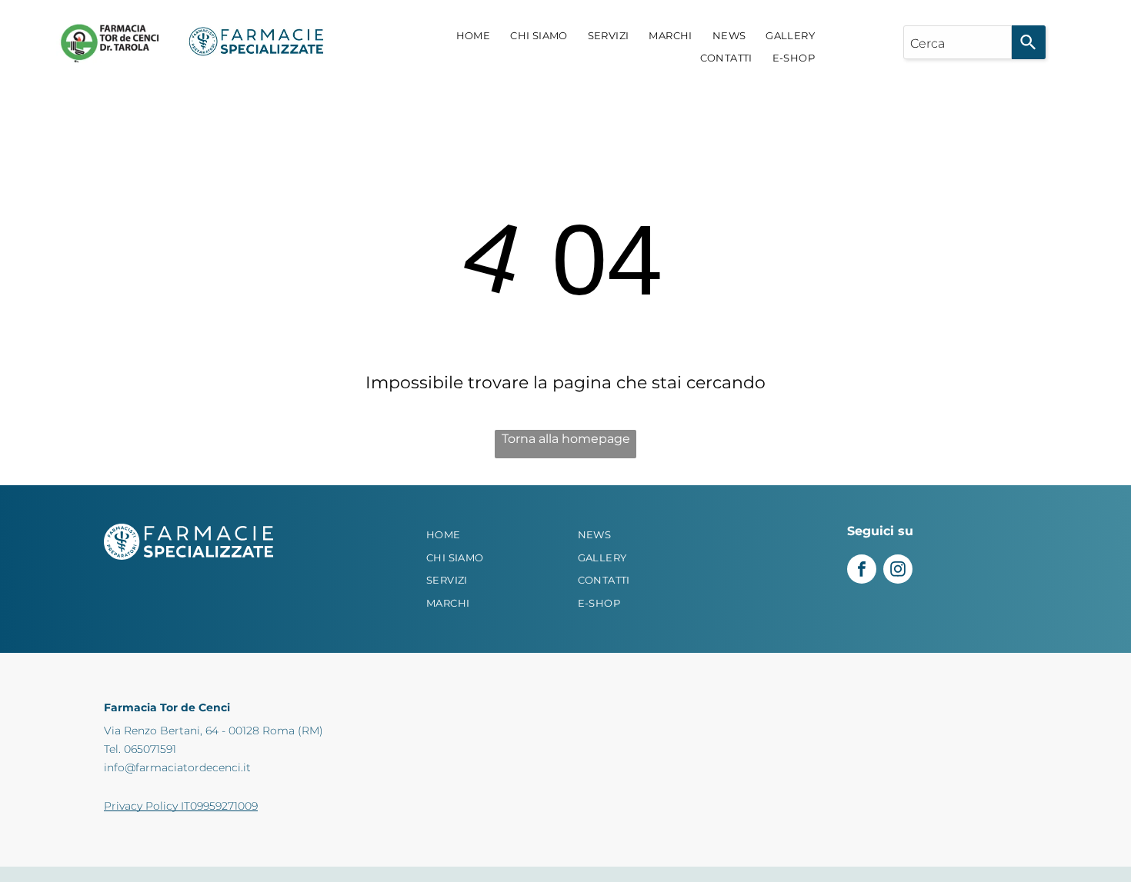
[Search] (1029, 42)
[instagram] (897, 570)
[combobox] (957, 42)
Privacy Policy (141, 806)
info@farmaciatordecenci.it (177, 767)
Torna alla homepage (566, 438)
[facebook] (861, 570)
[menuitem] (473, 36)
